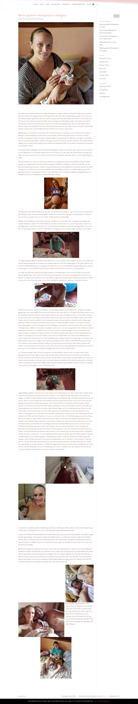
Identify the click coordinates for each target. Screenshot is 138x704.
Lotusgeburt (103, 90)
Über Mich (66, 4)
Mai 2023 (102, 68)
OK (95, 701)
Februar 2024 (104, 65)
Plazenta (102, 93)
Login (89, 4)
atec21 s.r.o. (102, 696)
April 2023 (103, 72)
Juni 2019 (102, 78)
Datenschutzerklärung (103, 701)
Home (36, 4)
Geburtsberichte (78, 4)
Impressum (22, 696)
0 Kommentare (39, 19)
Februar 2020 (104, 75)
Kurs (47, 4)
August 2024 (103, 62)
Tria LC (117, 696)
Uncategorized (30, 19)
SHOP (41, 4)
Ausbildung (55, 4)
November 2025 (105, 58)
